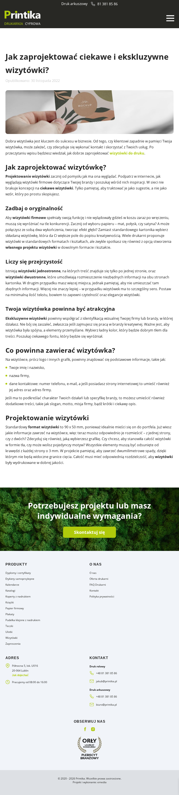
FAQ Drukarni (98, 585)
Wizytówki (11, 638)
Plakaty (9, 614)
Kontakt (94, 590)
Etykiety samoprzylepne (19, 579)
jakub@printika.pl (106, 681)
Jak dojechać (20, 675)
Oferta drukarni (99, 579)
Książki (9, 602)
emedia (102, 782)
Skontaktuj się (89, 532)
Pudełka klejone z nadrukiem (22, 620)
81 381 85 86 (107, 4)
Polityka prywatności (102, 596)
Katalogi (10, 590)
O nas (93, 573)
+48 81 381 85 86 (106, 673)
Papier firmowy (14, 608)
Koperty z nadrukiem (18, 596)
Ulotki (8, 632)
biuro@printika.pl (106, 704)
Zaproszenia (13, 644)
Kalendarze (12, 585)
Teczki (9, 626)
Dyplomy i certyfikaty (18, 573)
